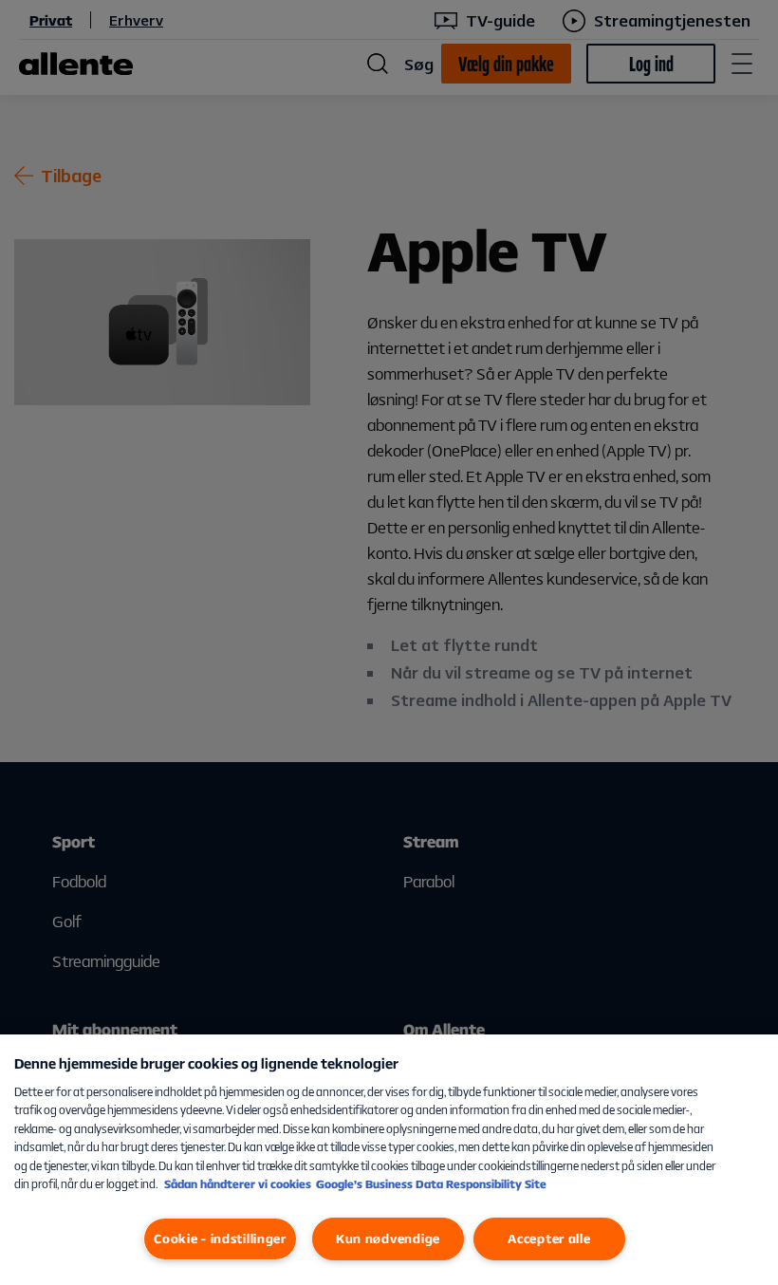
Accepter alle (549, 1238)
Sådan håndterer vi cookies (237, 1184)
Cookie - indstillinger (220, 1238)
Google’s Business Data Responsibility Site (431, 1184)
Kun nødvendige (388, 1238)
